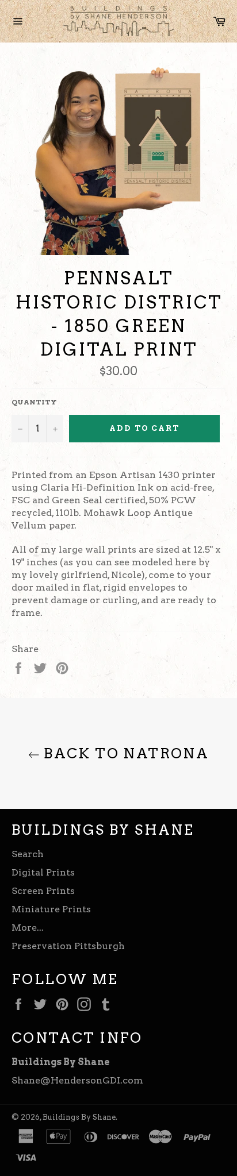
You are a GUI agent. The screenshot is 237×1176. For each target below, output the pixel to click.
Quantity (34, 402)
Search (28, 854)
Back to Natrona (124, 753)
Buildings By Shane (79, 1117)
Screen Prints (43, 890)
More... (28, 927)
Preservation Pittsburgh (68, 945)
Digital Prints (43, 872)
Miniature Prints (51, 909)
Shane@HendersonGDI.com (77, 1080)
